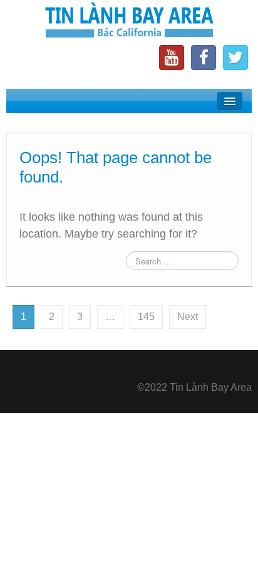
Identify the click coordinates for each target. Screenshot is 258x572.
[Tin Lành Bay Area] (129, 21)
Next (187, 316)
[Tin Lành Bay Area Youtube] (171, 57)
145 (146, 316)
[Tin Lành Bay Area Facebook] (203, 57)
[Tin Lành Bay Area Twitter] (235, 57)
